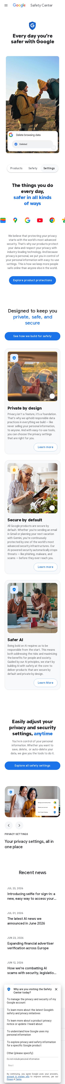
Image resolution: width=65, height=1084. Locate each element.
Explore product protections (32, 280)
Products (16, 168)
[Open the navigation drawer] (6, 5)
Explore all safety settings (32, 765)
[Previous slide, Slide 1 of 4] (9, 825)
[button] (54, 148)
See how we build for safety (32, 336)
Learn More (45, 683)
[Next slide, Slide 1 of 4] (19, 825)
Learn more (45, 447)
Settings (49, 168)
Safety (33, 168)
